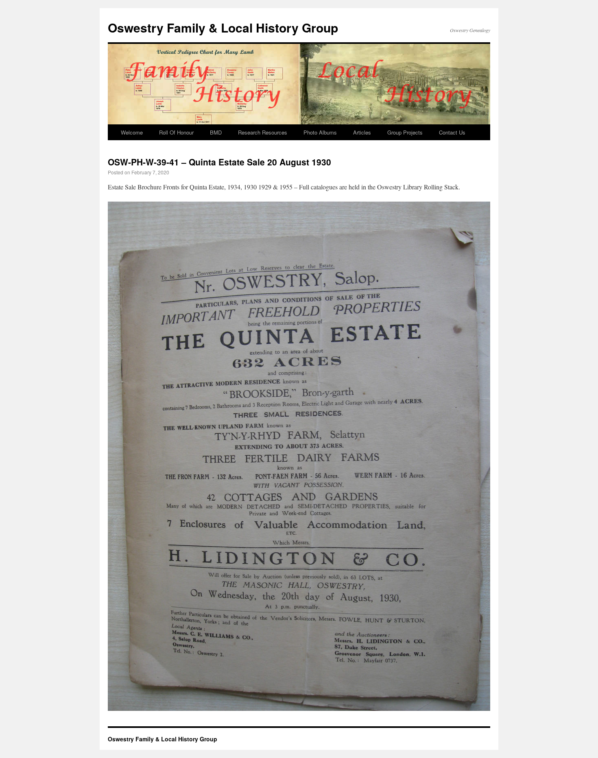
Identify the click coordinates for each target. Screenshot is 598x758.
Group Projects (405, 132)
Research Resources (262, 132)
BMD (216, 132)
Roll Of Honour (176, 132)
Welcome (132, 132)
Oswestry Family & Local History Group (223, 27)
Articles (362, 132)
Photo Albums (320, 132)
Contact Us (452, 132)
